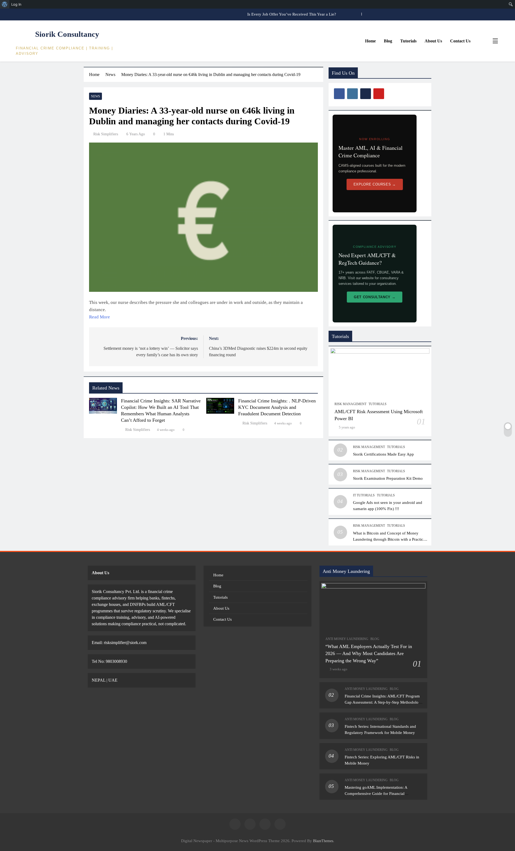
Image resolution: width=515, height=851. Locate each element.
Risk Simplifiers (105, 134)
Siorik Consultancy (67, 34)
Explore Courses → (375, 184)
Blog (388, 41)
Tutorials (408, 41)
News (95, 96)
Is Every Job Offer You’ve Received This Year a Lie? (291, 14)
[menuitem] (4, 4)
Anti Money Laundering (346, 639)
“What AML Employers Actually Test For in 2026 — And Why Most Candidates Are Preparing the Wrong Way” (368, 653)
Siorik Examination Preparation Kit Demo (388, 478)
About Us (433, 41)
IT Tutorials (364, 495)
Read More (99, 316)
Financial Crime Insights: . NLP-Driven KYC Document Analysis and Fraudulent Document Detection (277, 407)
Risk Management (350, 404)
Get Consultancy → (374, 297)
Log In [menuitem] (16, 4)
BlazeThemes (323, 841)
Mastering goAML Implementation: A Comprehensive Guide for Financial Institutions (376, 793)
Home (370, 41)
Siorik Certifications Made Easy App (383, 454)
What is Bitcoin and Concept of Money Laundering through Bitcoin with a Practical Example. (389, 539)
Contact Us (460, 41)
